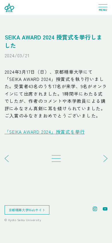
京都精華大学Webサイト (27, 210)
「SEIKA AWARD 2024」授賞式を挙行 (45, 131)
